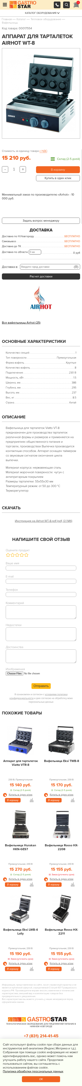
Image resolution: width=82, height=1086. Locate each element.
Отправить (41, 686)
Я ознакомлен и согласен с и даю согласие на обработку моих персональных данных (41, 698)
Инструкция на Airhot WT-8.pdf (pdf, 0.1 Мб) (43, 521)
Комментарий (15, 603)
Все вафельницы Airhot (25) (21, 323)
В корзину (58, 170)
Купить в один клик (58, 178)
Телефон (12, 590)
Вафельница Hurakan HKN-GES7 (20, 847)
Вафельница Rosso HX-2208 (61, 847)
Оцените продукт (18, 550)
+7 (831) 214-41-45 (41, 1036)
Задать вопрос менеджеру (41, 221)
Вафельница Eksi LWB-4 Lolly (20, 931)
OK (41, 1079)
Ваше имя (12, 563)
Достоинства (14, 647)
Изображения (15, 669)
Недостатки (14, 625)
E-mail (10, 576)
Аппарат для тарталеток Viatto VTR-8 (20, 763)
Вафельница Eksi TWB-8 (61, 761)
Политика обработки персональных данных (33, 1071)
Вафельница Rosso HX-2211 (61, 931)
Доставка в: (10, 267)
